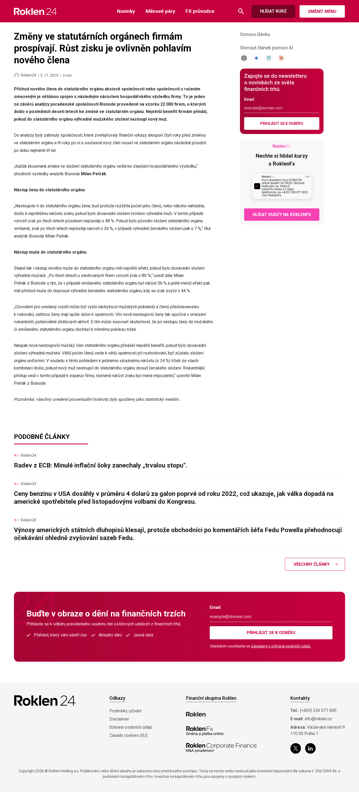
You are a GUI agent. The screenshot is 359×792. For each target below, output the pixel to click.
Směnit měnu (322, 11)
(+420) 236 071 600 (318, 710)
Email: (249, 99)
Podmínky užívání (125, 710)
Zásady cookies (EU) (128, 735)
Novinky (126, 11)
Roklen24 (28, 75)
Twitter (295, 748)
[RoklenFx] (204, 731)
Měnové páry (160, 11)
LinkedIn (310, 748)
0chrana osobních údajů (130, 727)
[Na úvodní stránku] (35, 11)
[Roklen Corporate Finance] (221, 748)
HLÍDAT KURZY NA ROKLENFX (282, 214)
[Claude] (281, 58)
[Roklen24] (16, 75)
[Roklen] (196, 714)
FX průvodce (200, 11)
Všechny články (312, 564)
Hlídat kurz (273, 11)
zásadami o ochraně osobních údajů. (281, 646)
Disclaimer (119, 719)
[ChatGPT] (244, 58)
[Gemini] (256, 58)
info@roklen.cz (318, 718)
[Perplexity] (269, 58)
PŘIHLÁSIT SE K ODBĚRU (281, 123)
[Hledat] (241, 11)
